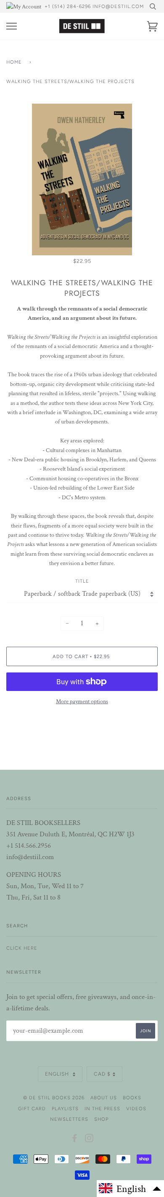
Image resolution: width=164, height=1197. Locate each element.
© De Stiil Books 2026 (54, 1098)
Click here (21, 948)
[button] (130, 1188)
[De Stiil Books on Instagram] (89, 1140)
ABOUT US (103, 1098)
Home (14, 62)
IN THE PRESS (102, 1108)
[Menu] (11, 26)
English (58, 1074)
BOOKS (132, 1098)
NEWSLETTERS (69, 1119)
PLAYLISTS (65, 1108)
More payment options (82, 701)
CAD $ (102, 1074)
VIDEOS (136, 1108)
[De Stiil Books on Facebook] (74, 1140)
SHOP (101, 1119)
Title (82, 581)
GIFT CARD (32, 1108)
